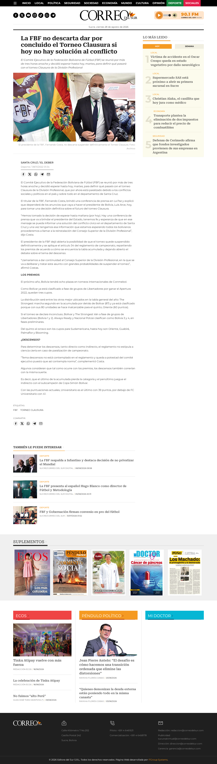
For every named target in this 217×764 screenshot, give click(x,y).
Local (39, 3)
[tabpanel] (32, 572)
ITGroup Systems (158, 759)
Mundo (126, 3)
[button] (74, 107)
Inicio (26, 3)
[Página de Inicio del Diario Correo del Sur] (108, 15)
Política (54, 3)
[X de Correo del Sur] (22, 15)
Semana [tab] (189, 46)
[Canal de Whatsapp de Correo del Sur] (47, 15)
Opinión (159, 3)
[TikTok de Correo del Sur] (40, 15)
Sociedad (91, 3)
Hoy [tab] (157, 46)
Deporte (175, 3)
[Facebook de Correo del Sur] (15, 15)
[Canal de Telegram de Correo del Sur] (53, 15)
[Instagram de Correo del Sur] (34, 15)
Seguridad (72, 3)
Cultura (142, 3)
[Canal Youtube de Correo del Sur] (28, 15)
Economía (109, 3)
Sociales (192, 3)
